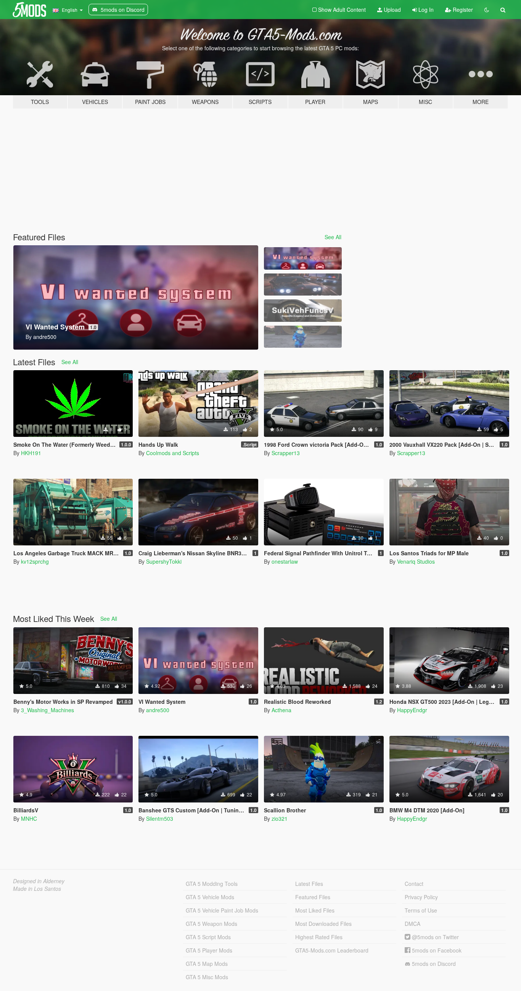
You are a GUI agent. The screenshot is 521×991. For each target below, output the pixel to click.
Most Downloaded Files (323, 923)
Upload (391, 9)
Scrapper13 (286, 453)
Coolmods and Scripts (172, 453)
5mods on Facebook (436, 950)
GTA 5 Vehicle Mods (210, 897)
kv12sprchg (35, 561)
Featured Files (312, 897)
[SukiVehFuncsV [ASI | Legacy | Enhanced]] (303, 310)
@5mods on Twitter (434, 937)
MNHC (29, 818)
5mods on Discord (433, 963)
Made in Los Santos (37, 888)
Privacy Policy (421, 897)
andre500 (157, 710)
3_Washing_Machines (47, 710)
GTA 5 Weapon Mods (211, 923)
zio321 (280, 818)
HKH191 (31, 453)
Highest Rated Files (319, 937)
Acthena (281, 710)
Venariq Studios (416, 561)
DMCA (412, 923)
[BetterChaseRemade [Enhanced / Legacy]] (303, 284)
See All (333, 237)
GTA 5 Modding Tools (212, 883)
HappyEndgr (412, 710)
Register (462, 9)
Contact (414, 883)
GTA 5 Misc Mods (207, 977)
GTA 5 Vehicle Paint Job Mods (222, 910)
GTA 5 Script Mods (208, 937)
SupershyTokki (164, 561)
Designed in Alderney (38, 881)
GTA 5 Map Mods (207, 963)
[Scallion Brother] (303, 337)
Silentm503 (159, 818)
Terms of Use (421, 910)
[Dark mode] (487, 9)
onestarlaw (285, 561)
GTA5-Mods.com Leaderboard (331, 950)
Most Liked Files (314, 910)
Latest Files (309, 883)
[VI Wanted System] (303, 258)
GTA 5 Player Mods (209, 950)
